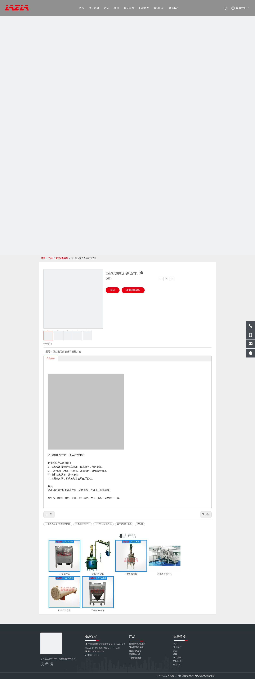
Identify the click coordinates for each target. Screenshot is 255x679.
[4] (51, 643)
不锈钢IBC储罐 (97, 611)
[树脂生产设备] (98, 556)
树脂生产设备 (98, 574)
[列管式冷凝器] (64, 592)
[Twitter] (42, 664)
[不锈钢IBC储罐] (98, 592)
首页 (81, 8)
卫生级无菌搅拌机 (103, 524)
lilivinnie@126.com (96, 651)
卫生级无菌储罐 (136, 647)
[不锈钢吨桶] (64, 556)
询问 (112, 290)
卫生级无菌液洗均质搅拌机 (57, 524)
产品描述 (50, 358)
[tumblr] (47, 664)
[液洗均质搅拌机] (164, 556)
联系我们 (174, 8)
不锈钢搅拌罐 (131, 574)
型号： (49, 352)
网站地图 (199, 676)
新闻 (116, 8)
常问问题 (159, 8)
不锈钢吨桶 (64, 574)
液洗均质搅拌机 (82, 524)
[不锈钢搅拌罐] (131, 556)
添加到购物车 (133, 290)
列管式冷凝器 (64, 611)
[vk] (51, 664)
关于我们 (94, 8)
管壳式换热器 (135, 651)
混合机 (140, 524)
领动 (212, 676)
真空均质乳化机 (124, 524)
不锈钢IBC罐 (134, 654)
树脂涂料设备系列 (137, 644)
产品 (106, 8)
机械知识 (144, 8)
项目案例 (129, 8)
